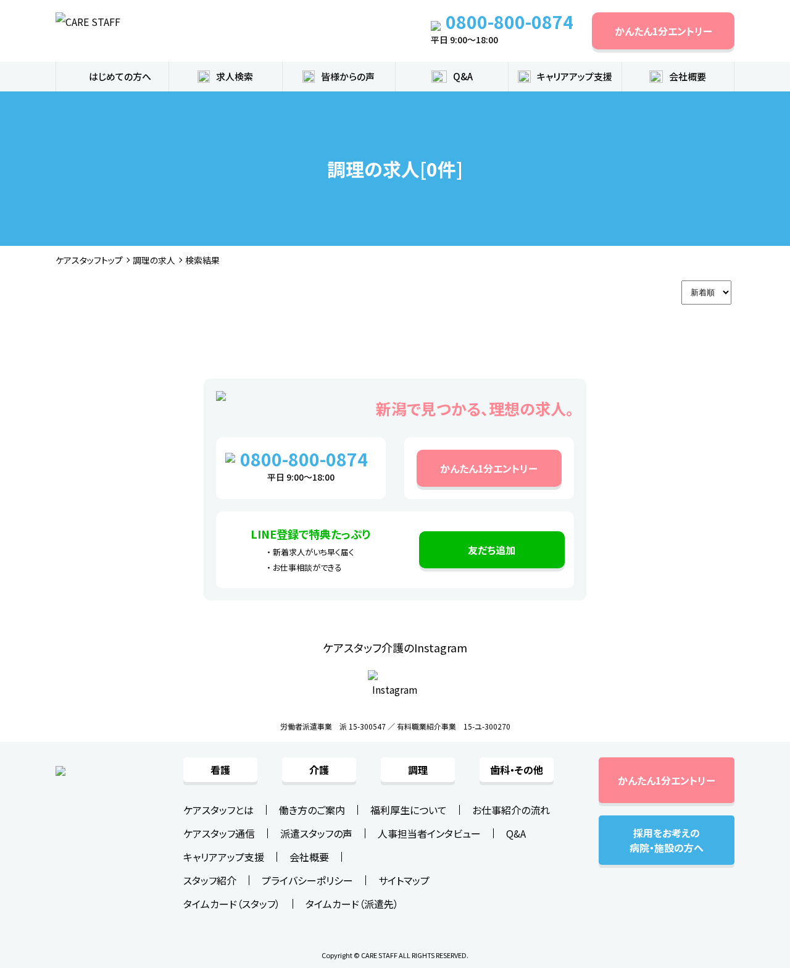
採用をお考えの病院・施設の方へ (667, 840)
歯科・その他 (516, 769)
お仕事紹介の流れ (511, 810)
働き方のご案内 (312, 810)
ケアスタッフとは (218, 810)
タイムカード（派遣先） (352, 904)
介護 (319, 769)
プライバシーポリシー (307, 880)
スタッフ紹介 (209, 880)
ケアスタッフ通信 (219, 833)
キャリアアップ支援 (574, 76)
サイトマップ (404, 880)
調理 (418, 769)
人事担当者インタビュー (429, 833)
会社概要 (309, 857)
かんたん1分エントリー (663, 30)
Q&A (463, 76)
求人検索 (234, 76)
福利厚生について (408, 810)
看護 (220, 769)
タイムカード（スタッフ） (231, 904)
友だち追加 (491, 549)
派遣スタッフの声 (316, 833)
